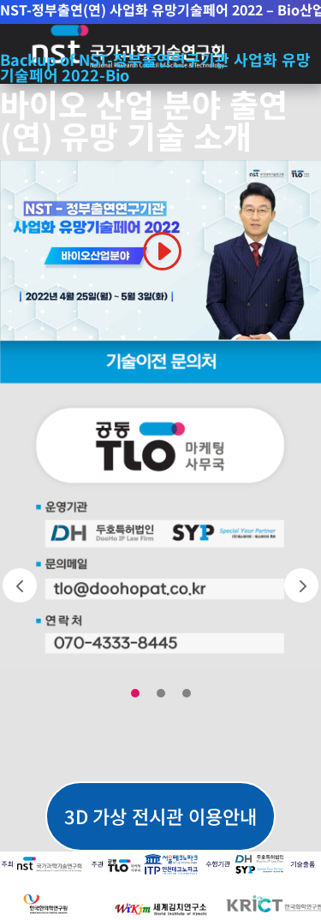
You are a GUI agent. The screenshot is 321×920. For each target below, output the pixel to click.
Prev (20, 585)
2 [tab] (161, 693)
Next (301, 585)
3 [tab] (186, 693)
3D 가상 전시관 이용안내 (160, 815)
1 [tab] (135, 693)
